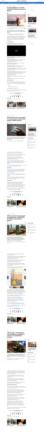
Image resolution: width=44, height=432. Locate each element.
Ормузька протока (22, 4)
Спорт (25, 2)
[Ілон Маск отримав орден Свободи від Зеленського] (32, 19)
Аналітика (13, 2)
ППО (9, 314)
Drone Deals (18, 4)
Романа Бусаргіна (15, 359)
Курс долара (8, 197)
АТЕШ (9, 242)
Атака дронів (17, 416)
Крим (8, 314)
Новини (9, 2)
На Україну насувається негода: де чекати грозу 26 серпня (31, 147)
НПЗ (12, 416)
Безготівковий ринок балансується (12, 169)
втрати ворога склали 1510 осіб (11, 83)
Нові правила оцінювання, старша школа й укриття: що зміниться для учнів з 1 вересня (32, 349)
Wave (27, 2)
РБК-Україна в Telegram (15, 306)
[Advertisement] (16, 146)
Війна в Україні (26, 4)
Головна (8, 214)
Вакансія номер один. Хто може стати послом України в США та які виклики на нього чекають (32, 36)
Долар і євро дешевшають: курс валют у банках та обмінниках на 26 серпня (31, 145)
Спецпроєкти (33, 2)
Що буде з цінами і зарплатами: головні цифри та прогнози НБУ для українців (31, 142)
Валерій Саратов (9, 416)
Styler (30, 2)
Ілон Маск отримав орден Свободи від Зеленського (32, 23)
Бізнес (20, 2)
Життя (22, 2)
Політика (16, 2)
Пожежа (14, 416)
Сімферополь (12, 314)
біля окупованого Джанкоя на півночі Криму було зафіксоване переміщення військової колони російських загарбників (15, 298)
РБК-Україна (14, 241)
